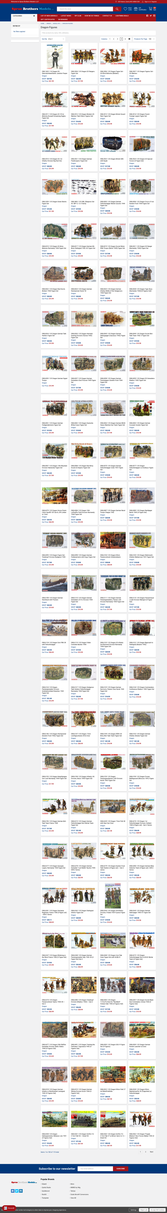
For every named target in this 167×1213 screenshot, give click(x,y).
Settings (134, 1210)
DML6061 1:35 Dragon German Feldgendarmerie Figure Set (52, 424)
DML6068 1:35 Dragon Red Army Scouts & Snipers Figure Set (82, 467)
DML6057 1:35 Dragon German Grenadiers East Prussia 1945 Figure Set (83, 380)
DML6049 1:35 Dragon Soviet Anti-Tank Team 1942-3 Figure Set (141, 335)
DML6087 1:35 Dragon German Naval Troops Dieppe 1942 (112, 511)
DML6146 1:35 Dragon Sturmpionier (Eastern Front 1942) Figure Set (54, 735)
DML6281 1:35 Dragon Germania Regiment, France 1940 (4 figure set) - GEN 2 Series (54, 912)
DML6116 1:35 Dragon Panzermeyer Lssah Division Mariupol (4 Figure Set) (141, 600)
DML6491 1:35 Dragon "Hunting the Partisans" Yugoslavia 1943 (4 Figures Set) (83, 1046)
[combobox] (89, 9)
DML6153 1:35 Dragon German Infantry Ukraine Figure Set (139, 735)
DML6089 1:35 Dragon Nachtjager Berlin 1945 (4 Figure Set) (140, 511)
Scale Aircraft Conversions (80, 1194)
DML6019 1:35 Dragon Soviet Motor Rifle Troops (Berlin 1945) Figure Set (112, 247)
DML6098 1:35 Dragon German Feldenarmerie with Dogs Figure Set (83, 556)
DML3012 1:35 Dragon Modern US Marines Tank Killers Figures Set (82, 115)
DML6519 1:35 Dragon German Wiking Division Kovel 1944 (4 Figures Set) (81, 1091)
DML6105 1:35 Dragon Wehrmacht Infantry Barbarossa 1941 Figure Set (141, 556)
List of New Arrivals (49, 16)
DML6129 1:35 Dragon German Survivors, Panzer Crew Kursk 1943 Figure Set (112, 689)
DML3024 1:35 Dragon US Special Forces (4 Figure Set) (140, 160)
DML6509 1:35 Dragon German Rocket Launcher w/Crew (139, 1045)
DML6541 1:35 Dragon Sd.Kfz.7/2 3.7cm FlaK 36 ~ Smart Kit (82, 1135)
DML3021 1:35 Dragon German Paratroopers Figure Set (81, 160)
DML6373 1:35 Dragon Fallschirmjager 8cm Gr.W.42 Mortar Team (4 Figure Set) (141, 957)
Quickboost (46, 1191)
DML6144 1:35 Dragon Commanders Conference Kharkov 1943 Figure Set (141, 688)
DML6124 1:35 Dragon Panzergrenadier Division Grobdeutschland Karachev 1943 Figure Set (53, 690)
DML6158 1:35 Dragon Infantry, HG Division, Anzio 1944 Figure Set (82, 777)
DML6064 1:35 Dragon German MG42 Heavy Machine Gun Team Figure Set (112, 424)
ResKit (44, 1194)
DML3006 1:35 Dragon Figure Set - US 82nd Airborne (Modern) (112, 72)
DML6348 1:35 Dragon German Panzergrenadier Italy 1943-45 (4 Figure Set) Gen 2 (82, 957)
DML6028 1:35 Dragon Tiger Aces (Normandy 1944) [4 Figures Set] (140, 290)
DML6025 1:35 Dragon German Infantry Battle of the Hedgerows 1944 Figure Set (111, 291)
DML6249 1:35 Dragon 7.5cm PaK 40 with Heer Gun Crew (112, 822)
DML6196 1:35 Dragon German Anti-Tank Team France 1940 (54, 822)
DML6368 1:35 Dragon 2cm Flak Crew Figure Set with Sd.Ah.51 (111, 956)
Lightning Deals (122, 16)
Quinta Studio (46, 1187)
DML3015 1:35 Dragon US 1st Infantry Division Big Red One (52, 160)
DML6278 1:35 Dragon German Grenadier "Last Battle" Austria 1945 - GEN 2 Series (83, 868)
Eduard (44, 1184)
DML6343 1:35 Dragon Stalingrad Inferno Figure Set (82, 911)
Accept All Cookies (157, 1210)
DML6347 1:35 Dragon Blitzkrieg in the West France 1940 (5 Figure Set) (54, 956)
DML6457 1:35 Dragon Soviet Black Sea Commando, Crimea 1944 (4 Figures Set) (141, 1002)
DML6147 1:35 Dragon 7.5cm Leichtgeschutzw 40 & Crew (81, 735)
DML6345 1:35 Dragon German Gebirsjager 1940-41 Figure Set (140, 911)
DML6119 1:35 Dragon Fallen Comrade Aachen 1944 (81, 643)
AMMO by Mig (75, 1187)
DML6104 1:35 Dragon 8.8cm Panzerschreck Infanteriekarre (110, 556)
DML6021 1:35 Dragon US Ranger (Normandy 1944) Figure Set (140, 247)
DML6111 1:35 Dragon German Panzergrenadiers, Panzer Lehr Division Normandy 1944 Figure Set (112, 600)
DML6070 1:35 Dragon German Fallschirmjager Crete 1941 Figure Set (111, 468)
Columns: (104, 39)
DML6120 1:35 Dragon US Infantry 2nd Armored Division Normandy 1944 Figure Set (111, 644)
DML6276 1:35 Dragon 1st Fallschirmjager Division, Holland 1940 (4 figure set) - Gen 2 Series (140, 823)
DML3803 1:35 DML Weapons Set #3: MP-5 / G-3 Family (82, 202)
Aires (72, 1184)
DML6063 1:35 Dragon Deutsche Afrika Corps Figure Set (82, 424)
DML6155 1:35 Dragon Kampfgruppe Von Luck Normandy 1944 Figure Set (54, 777)
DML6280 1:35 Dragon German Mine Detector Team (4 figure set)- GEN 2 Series (141, 868)
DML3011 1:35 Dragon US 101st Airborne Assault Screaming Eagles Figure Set (54, 116)
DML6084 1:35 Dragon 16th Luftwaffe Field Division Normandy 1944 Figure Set (83, 512)
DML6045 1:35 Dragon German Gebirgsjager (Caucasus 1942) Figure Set (112, 335)
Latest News (66, 16)
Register (154, 2)
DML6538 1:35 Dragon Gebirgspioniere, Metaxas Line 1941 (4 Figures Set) (54, 1136)
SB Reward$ (63, 19)
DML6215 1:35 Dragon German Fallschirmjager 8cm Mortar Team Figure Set (82, 823)
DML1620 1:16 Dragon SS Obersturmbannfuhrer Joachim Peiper (54, 72)
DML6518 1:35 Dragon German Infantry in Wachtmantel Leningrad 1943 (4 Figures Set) (53, 1091)
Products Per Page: (140, 39)
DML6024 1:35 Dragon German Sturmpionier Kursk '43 (81, 290)
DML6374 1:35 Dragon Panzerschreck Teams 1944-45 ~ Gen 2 (53, 1002)
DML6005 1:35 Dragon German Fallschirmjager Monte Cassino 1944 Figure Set (112, 203)
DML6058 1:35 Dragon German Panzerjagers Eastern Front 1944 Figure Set (111, 380)
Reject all (144, 1210)
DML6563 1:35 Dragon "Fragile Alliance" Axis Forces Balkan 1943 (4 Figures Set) (141, 1136)
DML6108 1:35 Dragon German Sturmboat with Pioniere (52, 599)
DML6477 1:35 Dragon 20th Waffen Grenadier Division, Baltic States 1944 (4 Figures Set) (54, 1046)
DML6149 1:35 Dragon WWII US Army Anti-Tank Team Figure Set (111, 735)
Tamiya (73, 1191)
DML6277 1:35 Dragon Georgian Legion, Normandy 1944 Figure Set (53, 867)
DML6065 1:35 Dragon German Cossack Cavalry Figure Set (139, 424)
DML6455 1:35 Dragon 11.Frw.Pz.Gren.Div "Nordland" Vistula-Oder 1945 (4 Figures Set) (111, 1002)
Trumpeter (45, 1198)
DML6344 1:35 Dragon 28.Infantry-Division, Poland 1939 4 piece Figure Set (112, 912)
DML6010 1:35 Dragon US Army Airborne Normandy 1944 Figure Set (54, 247)
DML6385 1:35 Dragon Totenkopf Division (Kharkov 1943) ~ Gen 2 (82, 1001)
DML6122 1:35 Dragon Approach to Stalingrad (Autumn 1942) (141, 643)
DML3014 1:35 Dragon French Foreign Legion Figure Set (139, 115)
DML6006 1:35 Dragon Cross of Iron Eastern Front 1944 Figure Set (141, 202)
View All (73, 1198)
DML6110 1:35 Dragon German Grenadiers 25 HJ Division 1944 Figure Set (82, 600)
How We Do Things (92, 16)
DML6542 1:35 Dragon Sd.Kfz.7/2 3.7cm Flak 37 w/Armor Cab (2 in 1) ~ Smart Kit (112, 1136)
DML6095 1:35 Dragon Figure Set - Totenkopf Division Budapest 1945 (54, 556)
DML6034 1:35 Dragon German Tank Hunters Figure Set (54, 335)
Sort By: (44, 39)
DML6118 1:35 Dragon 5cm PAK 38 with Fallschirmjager (54, 643)
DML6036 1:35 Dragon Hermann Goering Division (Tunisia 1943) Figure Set (82, 335)
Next (152, 1152)
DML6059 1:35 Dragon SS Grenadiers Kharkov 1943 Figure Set (142, 379)
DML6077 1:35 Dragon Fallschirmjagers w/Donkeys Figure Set (141, 468)
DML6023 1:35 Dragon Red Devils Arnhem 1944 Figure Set (53, 290)
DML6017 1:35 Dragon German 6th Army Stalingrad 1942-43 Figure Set (83, 247)
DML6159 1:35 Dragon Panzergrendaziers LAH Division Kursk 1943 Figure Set (111, 778)
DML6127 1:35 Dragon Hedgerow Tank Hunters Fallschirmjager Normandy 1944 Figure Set (82, 689)
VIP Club (78, 16)
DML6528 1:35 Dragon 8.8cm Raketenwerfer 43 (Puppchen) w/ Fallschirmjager (140, 1091)
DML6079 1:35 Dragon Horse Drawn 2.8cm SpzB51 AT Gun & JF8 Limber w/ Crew (54, 512)
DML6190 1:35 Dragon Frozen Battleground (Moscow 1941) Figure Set (141, 778)
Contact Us (107, 16)
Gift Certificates (48, 19)
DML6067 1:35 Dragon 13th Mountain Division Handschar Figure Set (54, 467)
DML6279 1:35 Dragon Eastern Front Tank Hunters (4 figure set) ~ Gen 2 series (112, 868)
